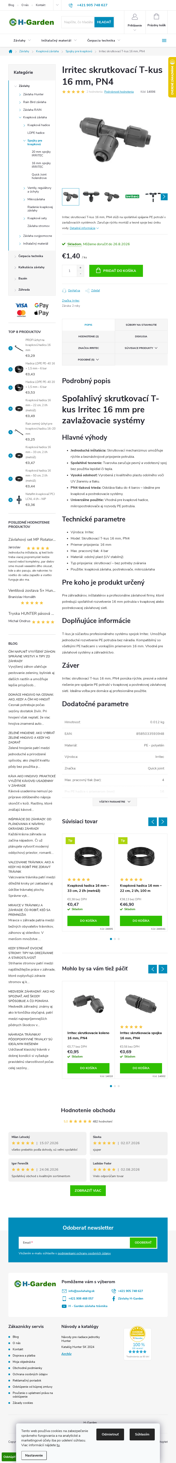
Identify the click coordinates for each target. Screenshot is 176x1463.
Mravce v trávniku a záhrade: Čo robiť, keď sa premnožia (29, 910)
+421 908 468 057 (80, 1299)
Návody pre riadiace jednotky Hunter (80, 1339)
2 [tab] (115, 939)
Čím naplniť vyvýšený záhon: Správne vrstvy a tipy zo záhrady (32, 656)
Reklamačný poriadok (27, 1380)
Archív (66, 1354)
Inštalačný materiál (35, 244)
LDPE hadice (35, 133)
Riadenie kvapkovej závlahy (40, 209)
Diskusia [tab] (141, 336)
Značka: (70, 301)
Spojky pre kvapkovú (34, 142)
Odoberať (143, 1243)
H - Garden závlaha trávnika (88, 1306)
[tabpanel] (88, 882)
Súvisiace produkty (139, 348)
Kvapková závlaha (35, 117)
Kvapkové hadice (38, 125)
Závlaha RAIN (32, 110)
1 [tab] (111, 939)
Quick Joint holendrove (39, 176)
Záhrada (24, 290)
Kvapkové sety (37, 218)
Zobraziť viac (88, 1190)
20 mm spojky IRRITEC (41, 153)
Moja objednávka (24, 1362)
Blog (11, 5)
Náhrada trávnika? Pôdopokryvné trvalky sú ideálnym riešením (30, 1039)
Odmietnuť (110, 1434)
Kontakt (40, 5)
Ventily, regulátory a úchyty (39, 190)
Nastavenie (34, 1455)
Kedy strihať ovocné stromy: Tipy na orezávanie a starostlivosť (30, 953)
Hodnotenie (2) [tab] (88, 336)
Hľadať (104, 22)
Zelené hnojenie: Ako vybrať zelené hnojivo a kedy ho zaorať (31, 738)
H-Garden (90, 1423)
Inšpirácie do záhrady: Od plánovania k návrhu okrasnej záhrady (29, 824)
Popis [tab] (88, 325)
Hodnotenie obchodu (88, 1110)
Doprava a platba (24, 1356)
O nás (25, 5)
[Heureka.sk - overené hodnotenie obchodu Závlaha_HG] (138, 1343)
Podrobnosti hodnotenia (119, 92)
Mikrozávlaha (36, 199)
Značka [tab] (88, 348)
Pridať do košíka (119, 270)
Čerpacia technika (30, 256)
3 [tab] (119, 939)
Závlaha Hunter (33, 94)
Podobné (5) (86, 359)
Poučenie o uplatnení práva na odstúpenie (33, 1395)
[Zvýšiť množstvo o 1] (80, 268)
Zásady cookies (23, 1403)
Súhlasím (142, 1434)
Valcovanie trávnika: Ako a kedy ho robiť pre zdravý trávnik (31, 867)
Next (163, 821)
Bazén (22, 278)
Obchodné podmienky (27, 1368)
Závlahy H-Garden (130, 1299)
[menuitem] (22, 40)
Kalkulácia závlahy (31, 267)
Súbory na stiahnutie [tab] (141, 325)
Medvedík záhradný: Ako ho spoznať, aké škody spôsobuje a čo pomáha (31, 996)
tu (58, 1445)
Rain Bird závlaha (34, 102)
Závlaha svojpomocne (37, 236)
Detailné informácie (82, 228)
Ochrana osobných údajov (30, 1374)
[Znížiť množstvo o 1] (80, 274)
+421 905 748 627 (130, 1291)
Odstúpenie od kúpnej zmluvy (32, 1387)
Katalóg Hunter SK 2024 (77, 1347)
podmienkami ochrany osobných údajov (84, 1253)
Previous (152, 821)
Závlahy (24, 86)
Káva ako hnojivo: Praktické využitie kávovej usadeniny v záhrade (32, 781)
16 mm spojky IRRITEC (41, 165)
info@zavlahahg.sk (81, 1291)
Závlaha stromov (38, 226)
